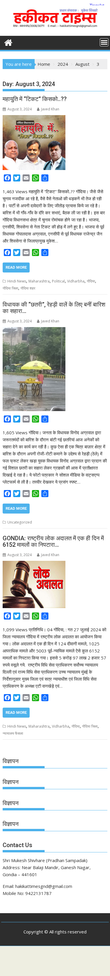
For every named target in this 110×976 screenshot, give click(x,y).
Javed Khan (50, 109)
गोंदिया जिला (10, 288)
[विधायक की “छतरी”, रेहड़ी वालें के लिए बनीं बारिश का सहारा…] (34, 331)
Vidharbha (75, 281)
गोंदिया (91, 281)
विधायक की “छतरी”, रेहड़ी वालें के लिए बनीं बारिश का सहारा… (54, 307)
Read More (16, 267)
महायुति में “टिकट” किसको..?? (35, 98)
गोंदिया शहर (28, 288)
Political (58, 281)
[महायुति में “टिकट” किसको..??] (34, 119)
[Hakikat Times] (8, 41)
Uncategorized (19, 522)
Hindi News (16, 281)
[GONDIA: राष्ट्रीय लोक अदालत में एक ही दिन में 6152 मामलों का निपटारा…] (34, 564)
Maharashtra (39, 281)
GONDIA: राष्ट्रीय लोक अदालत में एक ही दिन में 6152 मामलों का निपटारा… (53, 541)
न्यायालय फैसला (13, 733)
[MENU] (104, 42)
